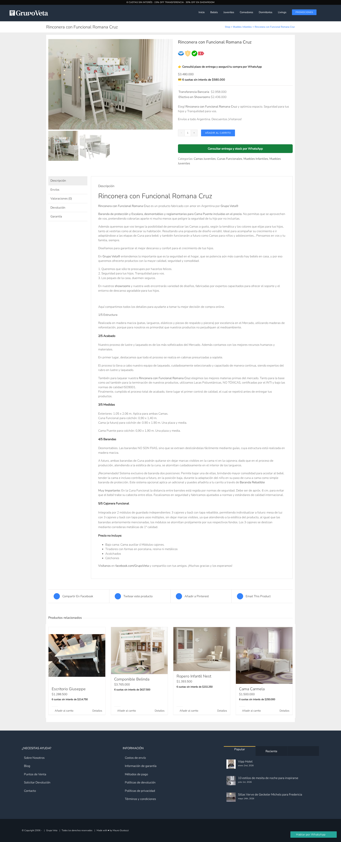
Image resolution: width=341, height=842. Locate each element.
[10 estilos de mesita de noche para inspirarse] (231, 780)
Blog (27, 766)
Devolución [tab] (57, 208)
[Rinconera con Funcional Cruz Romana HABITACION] (110, 84)
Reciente (271, 751)
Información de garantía (140, 766)
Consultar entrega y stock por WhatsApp (235, 149)
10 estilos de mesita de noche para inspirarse (268, 778)
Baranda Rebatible (252, 482)
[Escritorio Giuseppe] (76, 655)
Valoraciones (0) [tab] (61, 198)
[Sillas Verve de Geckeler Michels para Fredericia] (231, 797)
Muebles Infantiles (242, 27)
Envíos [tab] (54, 190)
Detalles (97, 710)
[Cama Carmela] (264, 655)
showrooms (122, 286)
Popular (239, 749)
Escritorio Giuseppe (69, 689)
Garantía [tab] (56, 216)
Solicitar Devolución (37, 782)
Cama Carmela (252, 689)
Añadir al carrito (218, 133)
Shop (227, 27)
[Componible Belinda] (139, 650)
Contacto (30, 791)
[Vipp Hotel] (231, 764)
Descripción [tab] (58, 181)
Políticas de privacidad (140, 791)
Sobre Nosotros (34, 758)
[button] (332, 12)
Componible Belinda (131, 679)
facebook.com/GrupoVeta (132, 566)
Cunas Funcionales (229, 159)
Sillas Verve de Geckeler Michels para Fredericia (270, 794)
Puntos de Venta (35, 774)
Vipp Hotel (245, 761)
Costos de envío (135, 758)
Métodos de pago (136, 774)
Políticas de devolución (140, 782)
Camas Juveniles (205, 159)
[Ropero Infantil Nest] (201, 649)
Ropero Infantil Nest (194, 676)
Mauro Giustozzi (121, 830)
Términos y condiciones (140, 799)
